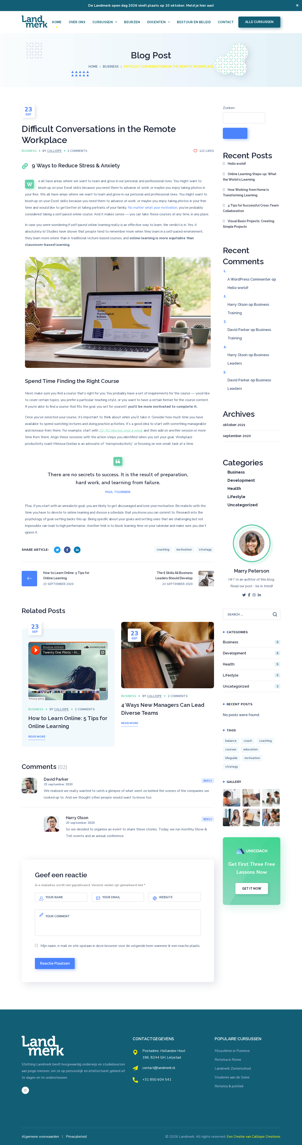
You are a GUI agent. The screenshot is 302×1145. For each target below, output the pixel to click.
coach (248, 741)
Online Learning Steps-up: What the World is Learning (249, 176)
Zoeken (229, 107)
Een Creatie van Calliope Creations (253, 1136)
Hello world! (237, 163)
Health (234, 488)
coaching (163, 549)
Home (93, 66)
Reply (207, 780)
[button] (259, 22)
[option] (68, 687)
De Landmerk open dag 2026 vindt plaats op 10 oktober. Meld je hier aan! (151, 5)
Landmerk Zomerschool (233, 1068)
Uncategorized (242, 505)
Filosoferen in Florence (232, 1050)
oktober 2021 (234, 425)
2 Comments (77, 151)
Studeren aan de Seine (232, 1077)
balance (231, 741)
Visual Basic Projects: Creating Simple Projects (248, 223)
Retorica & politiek (229, 1086)
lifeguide (231, 758)
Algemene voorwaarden (40, 1136)
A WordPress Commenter (249, 279)
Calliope (54, 151)
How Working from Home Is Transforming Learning (246, 192)
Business (111, 66)
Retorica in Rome (228, 1059)
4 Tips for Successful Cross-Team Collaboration (251, 208)
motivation (184, 549)
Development (241, 480)
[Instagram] (25, 1090)
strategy (205, 549)
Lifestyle (236, 496)
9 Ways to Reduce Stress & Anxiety (76, 165)
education (250, 749)
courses (230, 749)
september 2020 (237, 436)
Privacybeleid (76, 1136)
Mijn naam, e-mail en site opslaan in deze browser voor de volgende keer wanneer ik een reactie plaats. (120, 945)
